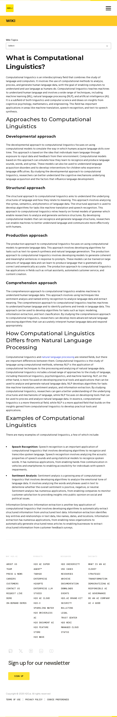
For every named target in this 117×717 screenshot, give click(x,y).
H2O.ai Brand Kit (72, 598)
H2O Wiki (66, 622)
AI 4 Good (94, 603)
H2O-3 (37, 603)
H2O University (70, 564)
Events (65, 593)
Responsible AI (97, 588)
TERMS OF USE (13, 699)
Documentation (70, 583)
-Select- (11, 46)
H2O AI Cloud (42, 598)
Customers (12, 583)
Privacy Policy (33, 699)
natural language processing (58, 357)
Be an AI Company (99, 598)
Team (9, 569)
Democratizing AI (99, 583)
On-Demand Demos (16, 603)
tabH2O (38, 574)
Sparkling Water (44, 608)
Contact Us (13, 588)
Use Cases (67, 569)
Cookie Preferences (58, 699)
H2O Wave (39, 637)
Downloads (67, 588)
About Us (11, 564)
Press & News (14, 574)
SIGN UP (18, 676)
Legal (64, 612)
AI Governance (97, 593)
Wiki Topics (12, 40)
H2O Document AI (44, 622)
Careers (11, 578)
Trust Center (69, 617)
